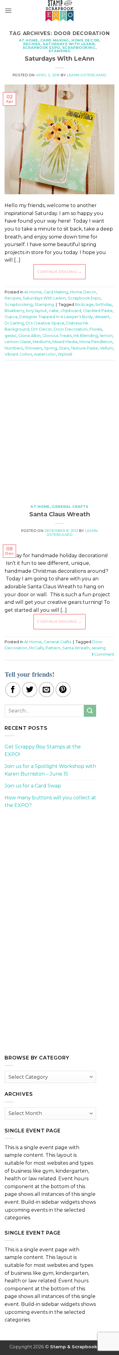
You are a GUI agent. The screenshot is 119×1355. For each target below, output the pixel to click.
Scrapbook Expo (41, 47)
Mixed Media (65, 341)
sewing (99, 648)
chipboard (70, 310)
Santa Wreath (76, 648)
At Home (28, 40)
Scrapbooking (79, 47)
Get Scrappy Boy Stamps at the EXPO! (43, 751)
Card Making (54, 40)
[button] (8, 10)
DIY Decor (41, 329)
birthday (104, 304)
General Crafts (70, 506)
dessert (102, 316)
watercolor (45, 354)
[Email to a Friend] (46, 689)
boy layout (36, 310)
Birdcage (84, 304)
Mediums (42, 341)
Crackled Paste (98, 310)
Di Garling (14, 323)
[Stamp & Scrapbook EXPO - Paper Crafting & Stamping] (59, 10)
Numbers (14, 348)
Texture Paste (84, 348)
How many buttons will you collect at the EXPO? (50, 801)
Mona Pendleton (95, 341)
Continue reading (59, 271)
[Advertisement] (59, 429)
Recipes (32, 44)
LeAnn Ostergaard (86, 75)
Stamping (59, 51)
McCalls (36, 648)
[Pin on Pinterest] (63, 689)
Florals (95, 329)
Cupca (11, 316)
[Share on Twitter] (29, 689)
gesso (10, 335)
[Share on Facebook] (12, 689)
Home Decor (85, 40)
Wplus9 (65, 354)
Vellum (106, 348)
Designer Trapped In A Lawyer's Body (56, 316)
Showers (33, 348)
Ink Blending (86, 335)
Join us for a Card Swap (33, 786)
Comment (103, 654)
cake (54, 310)
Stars (64, 348)
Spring (50, 348)
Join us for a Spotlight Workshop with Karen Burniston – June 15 (50, 770)
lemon (106, 335)
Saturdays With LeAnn (69, 44)
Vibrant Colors (18, 354)
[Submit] (90, 711)
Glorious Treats (57, 335)
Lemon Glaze (18, 341)
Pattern (52, 648)
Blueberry (14, 310)
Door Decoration (71, 329)
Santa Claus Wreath (59, 514)
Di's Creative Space (45, 323)
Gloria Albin (29, 335)
